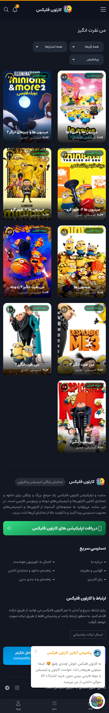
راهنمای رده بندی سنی (35, 579)
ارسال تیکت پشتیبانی (88, 635)
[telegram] (7, 688)
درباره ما (96, 562)
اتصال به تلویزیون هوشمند (32, 562)
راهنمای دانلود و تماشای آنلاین (29, 571)
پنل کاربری (95, 579)
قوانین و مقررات (91, 571)
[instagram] (17, 688)
